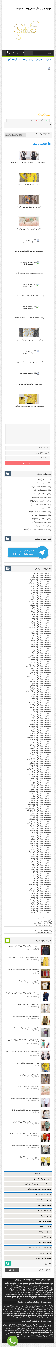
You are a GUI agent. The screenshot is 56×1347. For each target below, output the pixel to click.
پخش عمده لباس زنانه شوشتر (40, 689)
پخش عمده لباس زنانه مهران (41, 758)
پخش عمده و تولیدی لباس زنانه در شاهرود (29, 318)
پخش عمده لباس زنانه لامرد (41, 626)
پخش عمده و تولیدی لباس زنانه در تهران (25, 1016)
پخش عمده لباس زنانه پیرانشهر (40, 628)
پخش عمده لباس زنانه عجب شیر (40, 661)
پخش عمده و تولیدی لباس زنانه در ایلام (29, 340)
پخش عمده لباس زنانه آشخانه (40, 678)
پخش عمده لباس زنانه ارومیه (41, 598)
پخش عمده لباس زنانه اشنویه (40, 734)
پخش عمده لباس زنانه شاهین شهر (39, 823)
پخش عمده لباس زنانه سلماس (40, 713)
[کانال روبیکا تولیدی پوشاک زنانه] (29, 181)
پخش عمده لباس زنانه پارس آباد (40, 765)
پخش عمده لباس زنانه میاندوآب (40, 730)
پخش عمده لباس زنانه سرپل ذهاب (39, 737)
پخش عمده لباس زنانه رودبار (41, 789)
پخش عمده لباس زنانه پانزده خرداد (38, 806)
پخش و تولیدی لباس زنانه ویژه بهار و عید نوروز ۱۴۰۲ (29, 162)
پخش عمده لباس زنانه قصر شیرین (39, 760)
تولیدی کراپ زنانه (45, 1221)
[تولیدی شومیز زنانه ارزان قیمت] (45, 1013)
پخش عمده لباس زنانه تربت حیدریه (38, 667)
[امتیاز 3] (44, 114)
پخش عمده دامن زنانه (43, 497)
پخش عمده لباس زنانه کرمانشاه (40, 601)
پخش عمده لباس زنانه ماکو (42, 629)
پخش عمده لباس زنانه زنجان (41, 603)
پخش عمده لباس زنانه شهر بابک (40, 854)
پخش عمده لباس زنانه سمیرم (41, 637)
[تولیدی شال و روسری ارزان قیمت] (29, 204)
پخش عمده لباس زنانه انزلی (41, 864)
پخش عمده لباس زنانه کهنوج (41, 722)
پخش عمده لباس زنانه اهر (42, 616)
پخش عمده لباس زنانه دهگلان (40, 633)
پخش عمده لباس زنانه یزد (42, 592)
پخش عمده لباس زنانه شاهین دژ (39, 726)
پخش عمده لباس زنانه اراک (41, 613)
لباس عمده (48, 920)
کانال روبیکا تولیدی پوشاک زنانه (29, 185)
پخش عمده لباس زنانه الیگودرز (40, 899)
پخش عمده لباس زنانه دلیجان (41, 856)
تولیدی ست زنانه (45, 1232)
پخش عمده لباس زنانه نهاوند (41, 893)
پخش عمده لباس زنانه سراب (41, 644)
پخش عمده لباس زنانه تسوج (41, 694)
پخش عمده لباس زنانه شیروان (40, 834)
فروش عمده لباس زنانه (44, 922)
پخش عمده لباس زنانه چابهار (41, 747)
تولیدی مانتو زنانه (45, 1242)
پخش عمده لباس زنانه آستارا (41, 862)
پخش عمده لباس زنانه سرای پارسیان (38, 808)
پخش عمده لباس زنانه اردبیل (40, 605)
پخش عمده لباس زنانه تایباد (41, 620)
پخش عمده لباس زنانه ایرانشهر (40, 735)
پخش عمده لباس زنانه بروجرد (40, 903)
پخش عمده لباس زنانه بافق (41, 771)
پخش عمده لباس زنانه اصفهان (40, 577)
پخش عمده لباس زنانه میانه (41, 654)
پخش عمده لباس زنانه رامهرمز (40, 687)
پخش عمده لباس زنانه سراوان (40, 745)
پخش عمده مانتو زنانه (43, 522)
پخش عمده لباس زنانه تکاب (41, 719)
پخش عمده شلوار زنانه (43, 515)
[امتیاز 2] (42, 114)
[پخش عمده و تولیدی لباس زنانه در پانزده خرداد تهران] (45, 1001)
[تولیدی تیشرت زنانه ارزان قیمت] (45, 989)
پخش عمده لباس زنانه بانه (42, 879)
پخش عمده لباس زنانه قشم (41, 743)
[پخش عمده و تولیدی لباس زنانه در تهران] (45, 1025)
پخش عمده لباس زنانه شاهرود (40, 906)
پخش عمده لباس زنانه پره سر (41, 867)
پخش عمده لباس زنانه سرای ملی (39, 812)
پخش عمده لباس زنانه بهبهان (41, 622)
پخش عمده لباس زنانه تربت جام (40, 665)
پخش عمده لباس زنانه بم (42, 711)
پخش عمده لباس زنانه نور (42, 782)
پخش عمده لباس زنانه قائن (41, 838)
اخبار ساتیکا (47, 479)
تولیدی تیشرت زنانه (44, 1200)
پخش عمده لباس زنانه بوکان (41, 720)
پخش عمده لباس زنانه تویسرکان (40, 890)
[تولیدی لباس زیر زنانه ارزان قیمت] (29, 226)
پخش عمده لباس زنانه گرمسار (40, 908)
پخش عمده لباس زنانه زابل (41, 631)
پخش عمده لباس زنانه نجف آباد (40, 819)
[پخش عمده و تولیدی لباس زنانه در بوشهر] (29, 242)
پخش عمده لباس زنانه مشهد (41, 585)
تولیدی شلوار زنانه (44, 1237)
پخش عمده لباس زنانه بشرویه (40, 681)
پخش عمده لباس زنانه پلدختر (41, 897)
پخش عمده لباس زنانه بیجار (41, 880)
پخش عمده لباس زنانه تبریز (41, 596)
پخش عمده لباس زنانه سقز (41, 882)
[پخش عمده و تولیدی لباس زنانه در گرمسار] (29, 286)
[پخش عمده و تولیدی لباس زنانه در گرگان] (29, 264)
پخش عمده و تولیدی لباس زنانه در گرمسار (29, 295)
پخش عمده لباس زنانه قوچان (41, 827)
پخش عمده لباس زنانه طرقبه (41, 663)
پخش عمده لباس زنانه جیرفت (40, 724)
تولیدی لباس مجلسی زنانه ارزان (40, 1248)
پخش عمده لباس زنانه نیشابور (40, 830)
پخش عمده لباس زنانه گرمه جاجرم (39, 676)
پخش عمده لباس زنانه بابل (41, 797)
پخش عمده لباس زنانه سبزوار (40, 825)
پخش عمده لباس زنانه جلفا (42, 650)
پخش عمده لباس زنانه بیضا (41, 698)
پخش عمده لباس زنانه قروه (41, 886)
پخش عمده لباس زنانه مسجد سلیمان (38, 691)
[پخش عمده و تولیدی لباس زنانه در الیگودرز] (29, 403)
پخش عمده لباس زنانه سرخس (40, 672)
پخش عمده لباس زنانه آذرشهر (40, 641)
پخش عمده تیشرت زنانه (42, 490)
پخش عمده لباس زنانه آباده (41, 847)
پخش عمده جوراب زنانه (42, 494)
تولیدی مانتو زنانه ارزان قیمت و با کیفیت (24, 1028)
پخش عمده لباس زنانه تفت (41, 773)
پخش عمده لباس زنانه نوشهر (41, 784)
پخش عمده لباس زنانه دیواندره (40, 884)
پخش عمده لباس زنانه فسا (42, 700)
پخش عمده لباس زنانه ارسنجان (40, 702)
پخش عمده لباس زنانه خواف (41, 668)
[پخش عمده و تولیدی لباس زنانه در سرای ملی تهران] (45, 978)
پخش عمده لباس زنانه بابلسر (41, 799)
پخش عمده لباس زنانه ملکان (41, 655)
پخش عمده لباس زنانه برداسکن (40, 674)
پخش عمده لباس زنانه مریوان (40, 748)
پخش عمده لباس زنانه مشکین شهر (39, 769)
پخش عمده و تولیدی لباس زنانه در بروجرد (29, 362)
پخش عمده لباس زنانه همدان (41, 888)
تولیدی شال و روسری (43, 1258)
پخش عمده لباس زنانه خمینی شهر (39, 804)
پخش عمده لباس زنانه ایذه (41, 683)
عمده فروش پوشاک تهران (43, 924)
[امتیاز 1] (39, 114)
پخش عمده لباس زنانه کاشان (41, 813)
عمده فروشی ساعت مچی (43, 932)
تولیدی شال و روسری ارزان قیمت (29, 207)
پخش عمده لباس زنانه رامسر (41, 778)
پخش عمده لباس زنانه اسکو (41, 642)
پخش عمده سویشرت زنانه (41, 512)
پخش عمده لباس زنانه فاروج (41, 836)
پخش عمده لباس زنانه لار (42, 706)
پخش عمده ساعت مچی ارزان (42, 931)
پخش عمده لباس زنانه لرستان (40, 579)
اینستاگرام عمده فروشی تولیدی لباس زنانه (36, 1184)
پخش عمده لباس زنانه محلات (41, 858)
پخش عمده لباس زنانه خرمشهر (40, 843)
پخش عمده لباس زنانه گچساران (40, 763)
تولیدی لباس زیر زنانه (43, 1253)
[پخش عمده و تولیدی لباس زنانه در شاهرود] (29, 308)
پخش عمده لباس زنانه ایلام (41, 905)
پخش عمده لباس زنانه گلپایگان (40, 815)
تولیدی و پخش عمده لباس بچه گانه (39, 1189)
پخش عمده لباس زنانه (43, 519)
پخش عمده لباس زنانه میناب (41, 741)
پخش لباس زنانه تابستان (42, 1179)
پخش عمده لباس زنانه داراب (41, 696)
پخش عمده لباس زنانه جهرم (41, 624)
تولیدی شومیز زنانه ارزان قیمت (28, 1004)
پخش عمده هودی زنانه (43, 526)
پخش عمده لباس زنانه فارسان (40, 752)
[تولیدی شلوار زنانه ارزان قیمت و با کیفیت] (45, 966)
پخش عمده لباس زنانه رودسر (41, 869)
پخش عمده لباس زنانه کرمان (41, 590)
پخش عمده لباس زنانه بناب (41, 618)
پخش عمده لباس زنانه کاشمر (41, 828)
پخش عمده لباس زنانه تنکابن (41, 776)
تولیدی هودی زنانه (44, 1211)
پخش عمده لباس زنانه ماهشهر (40, 685)
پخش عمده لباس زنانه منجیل (41, 866)
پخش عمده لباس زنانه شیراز (41, 581)
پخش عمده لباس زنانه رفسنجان (40, 851)
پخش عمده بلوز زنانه (43, 483)
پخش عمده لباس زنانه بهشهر (41, 800)
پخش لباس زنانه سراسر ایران (40, 530)
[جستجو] (8, 52)
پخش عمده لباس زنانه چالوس (41, 786)
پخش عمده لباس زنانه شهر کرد (40, 895)
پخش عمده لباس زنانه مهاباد (41, 728)
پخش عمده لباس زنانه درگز (41, 670)
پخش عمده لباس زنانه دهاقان (40, 639)
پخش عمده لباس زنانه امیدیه (41, 693)
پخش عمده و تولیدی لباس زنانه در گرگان (29, 273)
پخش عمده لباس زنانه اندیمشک (40, 841)
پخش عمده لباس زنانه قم (42, 588)
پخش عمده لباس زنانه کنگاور (41, 877)
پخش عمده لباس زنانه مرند (41, 648)
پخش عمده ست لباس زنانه (41, 508)
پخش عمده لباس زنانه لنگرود (41, 873)
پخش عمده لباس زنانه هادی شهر (40, 652)
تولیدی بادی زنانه (45, 1226)
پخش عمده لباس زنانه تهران (41, 574)
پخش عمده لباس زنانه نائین (41, 817)
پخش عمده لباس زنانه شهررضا (40, 635)
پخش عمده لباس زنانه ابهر (42, 875)
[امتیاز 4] (47, 114)
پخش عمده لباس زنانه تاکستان (40, 614)
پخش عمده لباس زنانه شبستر (40, 659)
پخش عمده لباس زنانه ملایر (41, 892)
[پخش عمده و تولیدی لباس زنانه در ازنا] (29, 375)
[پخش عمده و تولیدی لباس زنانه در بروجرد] (29, 353)
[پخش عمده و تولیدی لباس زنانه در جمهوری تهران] (45, 954)
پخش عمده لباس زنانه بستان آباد (39, 657)
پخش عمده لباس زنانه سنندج (41, 600)
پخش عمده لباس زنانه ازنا (42, 901)
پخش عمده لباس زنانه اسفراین (40, 791)
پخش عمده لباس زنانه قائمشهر (40, 780)
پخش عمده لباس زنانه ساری (41, 793)
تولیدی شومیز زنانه (44, 1205)
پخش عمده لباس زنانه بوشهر (41, 912)
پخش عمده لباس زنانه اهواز (41, 607)
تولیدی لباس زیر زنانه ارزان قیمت (29, 229)
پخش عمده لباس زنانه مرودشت (40, 707)
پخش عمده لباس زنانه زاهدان (40, 594)
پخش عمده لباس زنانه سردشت (40, 715)
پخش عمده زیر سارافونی (42, 501)
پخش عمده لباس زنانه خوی (41, 717)
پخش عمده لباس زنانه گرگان (41, 910)
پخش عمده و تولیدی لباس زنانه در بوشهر (29, 251)
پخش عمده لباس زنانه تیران (41, 821)
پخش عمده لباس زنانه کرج (42, 575)
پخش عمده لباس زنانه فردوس (40, 680)
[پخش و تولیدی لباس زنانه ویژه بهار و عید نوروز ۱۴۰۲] (29, 159)
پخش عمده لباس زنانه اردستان (40, 802)
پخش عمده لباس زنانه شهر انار (40, 853)
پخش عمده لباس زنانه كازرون (40, 704)
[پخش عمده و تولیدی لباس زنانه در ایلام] (29, 337)
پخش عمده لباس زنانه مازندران (40, 583)
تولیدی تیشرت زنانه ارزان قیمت (27, 981)
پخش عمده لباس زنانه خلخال (41, 767)
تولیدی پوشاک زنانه (45, 918)
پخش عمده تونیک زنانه (42, 487)
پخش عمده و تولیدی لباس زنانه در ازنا (29, 384)
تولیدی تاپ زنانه (45, 1216)
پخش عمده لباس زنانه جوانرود (40, 739)
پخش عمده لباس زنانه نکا (42, 787)
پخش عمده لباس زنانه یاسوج (41, 761)
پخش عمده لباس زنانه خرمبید (40, 849)
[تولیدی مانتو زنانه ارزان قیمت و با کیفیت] (45, 1036)
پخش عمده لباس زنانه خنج (42, 709)
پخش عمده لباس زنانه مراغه (41, 646)
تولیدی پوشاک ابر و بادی (42, 1195)
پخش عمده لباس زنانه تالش (41, 871)
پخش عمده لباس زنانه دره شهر (40, 756)
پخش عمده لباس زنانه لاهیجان (40, 860)
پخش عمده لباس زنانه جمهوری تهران (38, 810)
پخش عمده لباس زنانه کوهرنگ (40, 754)
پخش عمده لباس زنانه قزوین (41, 611)
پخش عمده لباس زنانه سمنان (41, 587)
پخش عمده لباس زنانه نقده (41, 732)
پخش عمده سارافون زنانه (42, 504)
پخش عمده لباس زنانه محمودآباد (40, 774)
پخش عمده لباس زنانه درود (41, 832)
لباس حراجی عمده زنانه (43, 1173)
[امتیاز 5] (49, 114)
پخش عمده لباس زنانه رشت (41, 609)
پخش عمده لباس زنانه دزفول (41, 845)
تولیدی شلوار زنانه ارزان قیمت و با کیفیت (24, 958)
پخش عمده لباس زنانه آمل (42, 795)
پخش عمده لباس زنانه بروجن (41, 750)
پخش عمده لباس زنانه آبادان (41, 840)
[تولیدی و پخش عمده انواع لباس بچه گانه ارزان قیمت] (45, 1048)
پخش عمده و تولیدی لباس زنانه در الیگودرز (29, 406)
